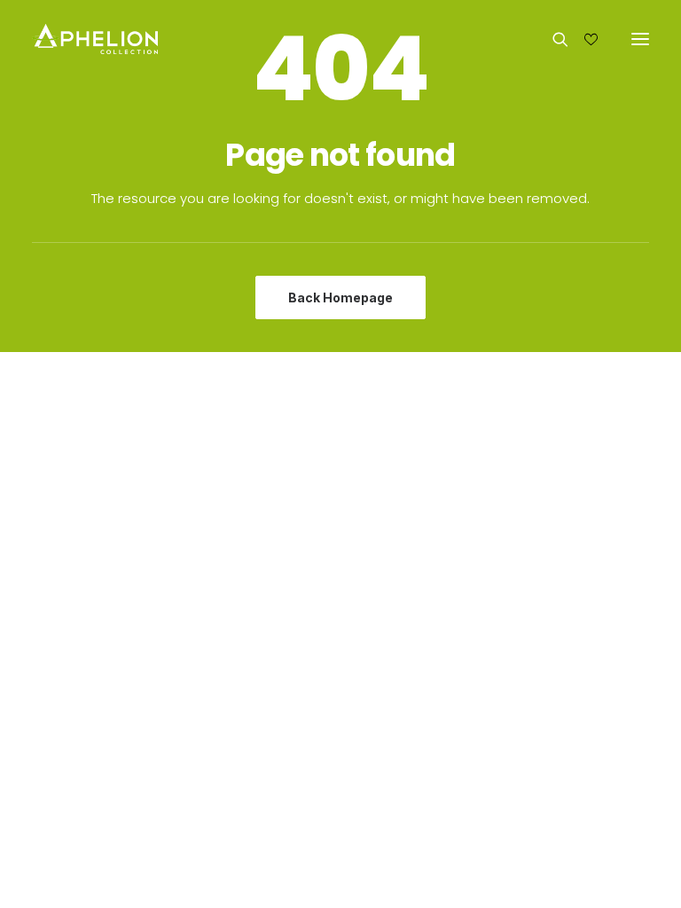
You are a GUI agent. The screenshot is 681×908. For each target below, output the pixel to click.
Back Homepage (340, 297)
